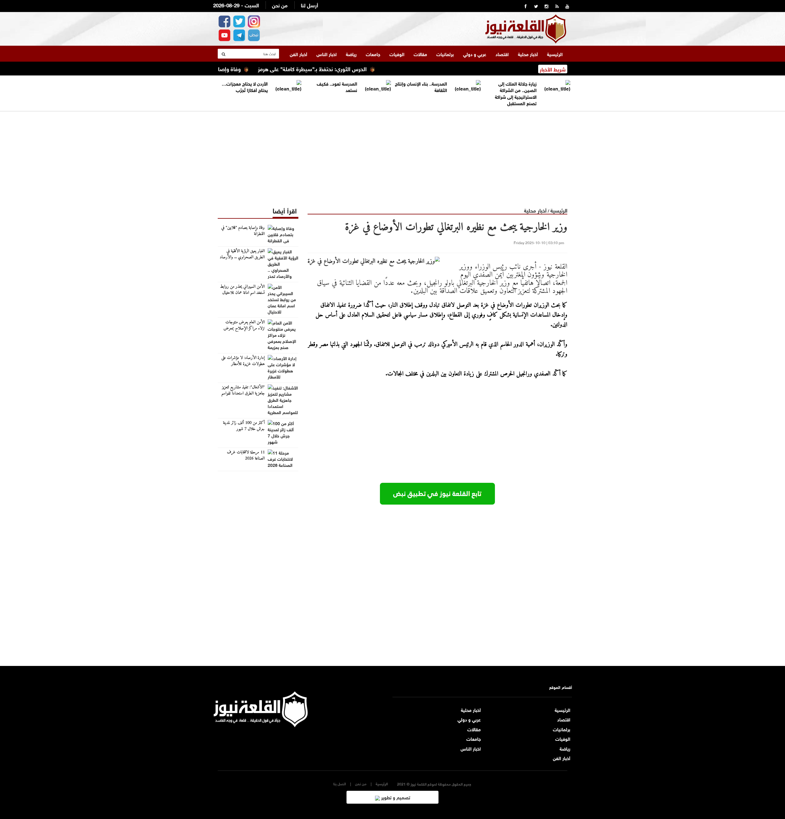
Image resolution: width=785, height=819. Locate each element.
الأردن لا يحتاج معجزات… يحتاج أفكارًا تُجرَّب (245, 86)
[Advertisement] (392, 154)
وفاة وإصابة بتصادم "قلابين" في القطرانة (243, 231)
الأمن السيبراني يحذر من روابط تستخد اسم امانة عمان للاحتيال (242, 290)
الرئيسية (555, 54)
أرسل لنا (309, 4)
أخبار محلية (528, 54)
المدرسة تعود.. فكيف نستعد (337, 86)
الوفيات (396, 54)
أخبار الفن (298, 54)
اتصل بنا (339, 783)
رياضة (351, 54)
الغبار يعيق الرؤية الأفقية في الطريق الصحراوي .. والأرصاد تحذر (242, 257)
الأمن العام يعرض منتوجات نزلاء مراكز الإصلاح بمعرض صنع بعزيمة (244, 328)
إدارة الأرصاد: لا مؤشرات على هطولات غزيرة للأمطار (243, 361)
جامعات (373, 54)
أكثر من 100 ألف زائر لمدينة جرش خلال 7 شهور (244, 426)
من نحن (280, 4)
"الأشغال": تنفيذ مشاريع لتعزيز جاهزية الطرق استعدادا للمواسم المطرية (243, 393)
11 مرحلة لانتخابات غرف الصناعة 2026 (246, 455)
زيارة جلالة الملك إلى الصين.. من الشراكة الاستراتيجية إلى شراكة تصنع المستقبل (516, 93)
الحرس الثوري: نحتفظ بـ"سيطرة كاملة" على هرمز (332, 68)
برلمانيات (445, 54)
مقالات (420, 54)
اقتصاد (502, 54)
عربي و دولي (474, 54)
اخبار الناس (326, 54)
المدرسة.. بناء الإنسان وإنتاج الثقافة (421, 86)
